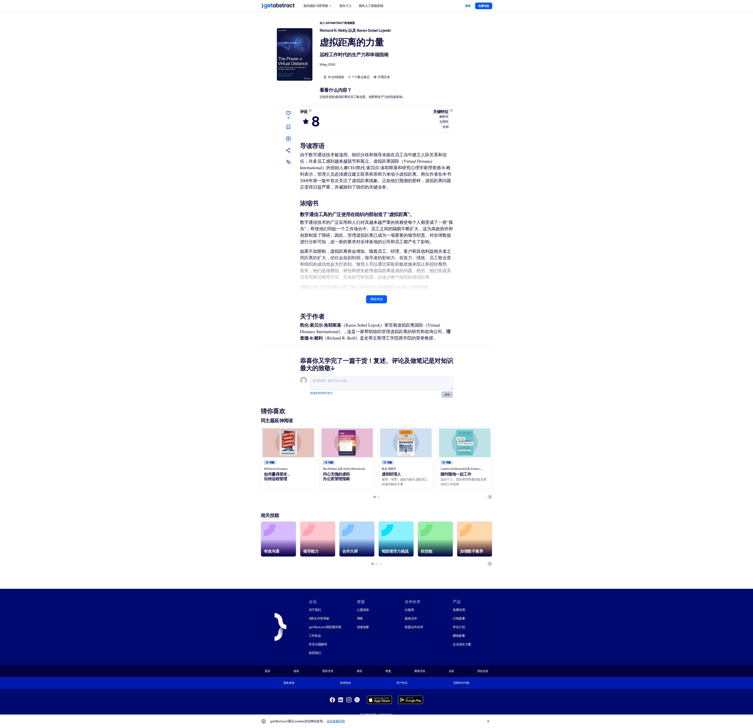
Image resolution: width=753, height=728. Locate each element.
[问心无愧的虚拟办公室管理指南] (347, 442)
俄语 (359, 671)
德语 (296, 671)
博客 (360, 618)
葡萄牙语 (419, 671)
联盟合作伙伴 (414, 627)
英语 (267, 671)
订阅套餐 (459, 618)
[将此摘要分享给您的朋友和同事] (288, 150)
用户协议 (402, 682)
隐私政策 (289, 682)
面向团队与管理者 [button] (316, 6)
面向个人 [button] (345, 6)
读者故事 (363, 627)
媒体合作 (411, 618)
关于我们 (315, 610)
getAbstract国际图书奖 (325, 627)
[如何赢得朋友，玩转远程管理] (288, 442)
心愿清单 (363, 610)
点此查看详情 (335, 721)
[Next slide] (489, 497)
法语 (451, 671)
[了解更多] (310, 110)
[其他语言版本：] (288, 162)
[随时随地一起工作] (464, 442)
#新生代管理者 (319, 618)
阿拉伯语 (482, 671)
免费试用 (459, 610)
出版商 (409, 610)
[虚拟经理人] (406, 442)
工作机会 (315, 636)
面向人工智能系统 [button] (371, 6)
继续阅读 (376, 299)
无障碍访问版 (461, 682)
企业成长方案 (462, 644)
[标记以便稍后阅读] (288, 127)
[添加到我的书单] (288, 138)
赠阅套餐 (459, 636)
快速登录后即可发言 (321, 393)
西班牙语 (327, 671)
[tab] (374, 497)
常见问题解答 (318, 644)
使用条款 (345, 682)
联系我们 (315, 653)
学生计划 (459, 627)
